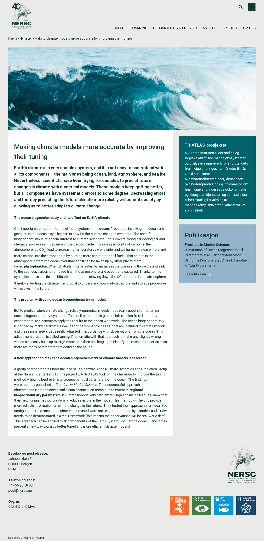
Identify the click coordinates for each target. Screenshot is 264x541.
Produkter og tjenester (175, 28)
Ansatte (210, 28)
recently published (37, 385)
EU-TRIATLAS (88, 374)
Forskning (138, 28)
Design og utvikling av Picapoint (27, 537)
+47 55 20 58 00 (20, 485)
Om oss (249, 28)
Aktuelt (230, 28)
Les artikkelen (195, 274)
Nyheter (26, 38)
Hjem (118, 28)
